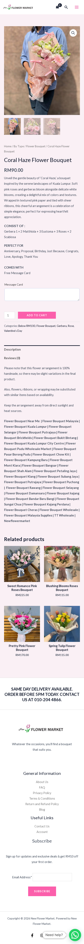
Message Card (13, 284)
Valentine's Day (13, 330)
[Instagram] (42, 935)
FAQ (42, 787)
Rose (71, 325)
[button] (66, 7)
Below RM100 (26, 325)
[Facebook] (32, 935)
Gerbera (62, 325)
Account (42, 832)
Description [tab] (12, 349)
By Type (19, 146)
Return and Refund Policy (42, 804)
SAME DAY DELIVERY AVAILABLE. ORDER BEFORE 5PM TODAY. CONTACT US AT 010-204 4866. (42, 694)
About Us (42, 782)
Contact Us (42, 826)
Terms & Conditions (42, 798)
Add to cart (37, 315)
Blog (42, 809)
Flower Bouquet (35, 146)
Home (7, 146)
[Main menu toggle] (76, 7)
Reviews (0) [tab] (12, 358)
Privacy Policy (42, 793)
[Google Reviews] (52, 935)
